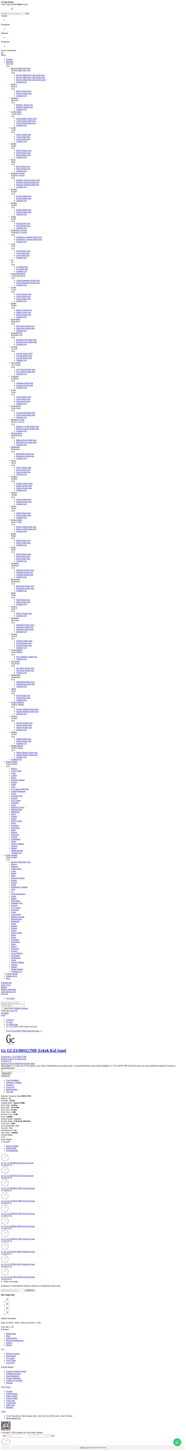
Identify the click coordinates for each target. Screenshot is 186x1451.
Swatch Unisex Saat (24, 641)
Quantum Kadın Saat (24, 575)
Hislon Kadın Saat (23, 315)
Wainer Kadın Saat (23, 741)
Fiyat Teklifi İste (16, 1063)
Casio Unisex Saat (23, 134)
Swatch (14, 634)
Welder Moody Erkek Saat (26, 752)
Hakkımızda (11, 1334)
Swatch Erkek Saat (23, 643)
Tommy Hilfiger (17, 702)
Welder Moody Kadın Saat (27, 755)
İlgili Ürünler (11, 1148)
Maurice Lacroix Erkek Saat (27, 426)
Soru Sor (9, 1092)
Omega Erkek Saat (23, 499)
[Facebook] (8, 1314)
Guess (13, 287)
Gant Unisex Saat (23, 251)
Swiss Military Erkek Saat (26, 657)
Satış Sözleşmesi (12, 1376)
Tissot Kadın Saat (23, 698)
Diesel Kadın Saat (23, 155)
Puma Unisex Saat (23, 554)
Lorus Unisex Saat (23, 397)
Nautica (14, 477)
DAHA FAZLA (7, 1059)
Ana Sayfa (10, 1363)
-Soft (81, 1447)
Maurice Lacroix (17, 419)
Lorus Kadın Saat (23, 401)
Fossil (13, 217)
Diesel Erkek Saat (23, 153)
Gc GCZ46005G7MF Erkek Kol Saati (19, 1188)
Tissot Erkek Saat (23, 695)
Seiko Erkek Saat (23, 600)
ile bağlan (5, 1013)
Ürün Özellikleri (12, 1080)
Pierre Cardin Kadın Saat (26, 529)
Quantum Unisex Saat (25, 570)
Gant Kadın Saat (22, 255)
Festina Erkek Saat (23, 210)
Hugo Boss (15, 319)
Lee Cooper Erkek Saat (25, 369)
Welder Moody (17, 746)
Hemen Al (5, 1076)
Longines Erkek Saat (24, 383)
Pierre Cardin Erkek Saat (26, 527)
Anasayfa (10, 1020)
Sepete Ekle (6, 1073)
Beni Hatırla (9, 1008)
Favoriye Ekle (29, 1063)
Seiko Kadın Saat (23, 602)
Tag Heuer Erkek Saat (25, 668)
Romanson (15, 579)
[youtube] (8, 1310)
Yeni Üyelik (11, 1360)
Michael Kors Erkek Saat (26, 440)
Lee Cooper (16, 362)
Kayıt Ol (12, 992)
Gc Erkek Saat (22, 267)
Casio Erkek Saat (23, 137)
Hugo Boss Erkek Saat (25, 326)
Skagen (14, 832)
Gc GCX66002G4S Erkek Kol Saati (18, 1163)
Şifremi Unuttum (21, 1008)
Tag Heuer (15, 661)
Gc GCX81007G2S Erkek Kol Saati (18, 1176)
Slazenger (15, 618)
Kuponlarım (11, 1356)
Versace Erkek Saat (24, 725)
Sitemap (9, 1383)
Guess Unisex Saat (23, 294)
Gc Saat (9, 1022)
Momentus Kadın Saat (25, 456)
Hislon (13, 303)
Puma (13, 547)
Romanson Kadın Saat (25, 588)
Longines (15, 376)
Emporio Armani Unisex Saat (28, 180)
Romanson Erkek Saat (25, 586)
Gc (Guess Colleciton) (20, 789)
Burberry (14, 98)
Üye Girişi (10, 998)
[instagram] (8, 1301)
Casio (13, 128)
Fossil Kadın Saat (23, 226)
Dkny (13, 160)
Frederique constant (19, 230)
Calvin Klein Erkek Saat (26, 121)
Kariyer (9, 1343)
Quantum (15, 563)
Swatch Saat (11, 1403)
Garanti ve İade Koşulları (16, 1371)
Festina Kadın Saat (23, 212)
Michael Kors (16, 433)
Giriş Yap (5, 992)
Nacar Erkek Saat (23, 470)
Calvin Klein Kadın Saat (26, 123)
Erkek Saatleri (11, 855)
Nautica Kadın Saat (24, 488)
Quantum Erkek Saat (24, 572)
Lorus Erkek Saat (23, 399)
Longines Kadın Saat (24, 385)
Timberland (15, 675)
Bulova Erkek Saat (23, 91)
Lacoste (14, 347)
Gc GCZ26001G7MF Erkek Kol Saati (19, 1239)
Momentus (15, 447)
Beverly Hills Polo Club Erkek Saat (30, 75)
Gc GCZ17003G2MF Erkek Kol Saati (19, 1277)
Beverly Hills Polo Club (20, 68)
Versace (14, 716)
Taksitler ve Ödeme (14, 1083)
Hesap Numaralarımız (15, 1340)
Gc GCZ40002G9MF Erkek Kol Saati (19, 1226)
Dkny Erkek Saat (23, 166)
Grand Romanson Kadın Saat (28, 283)
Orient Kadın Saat (23, 515)
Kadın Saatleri (11, 762)
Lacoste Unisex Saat (24, 353)
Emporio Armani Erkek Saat (27, 182)
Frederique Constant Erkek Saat (29, 237)
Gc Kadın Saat (22, 269)
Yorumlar (10, 1085)
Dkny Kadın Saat (23, 169)
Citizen (14, 775)
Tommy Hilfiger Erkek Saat (27, 709)
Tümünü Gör (21, 82)
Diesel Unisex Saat (23, 150)
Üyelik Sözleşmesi (13, 1378)
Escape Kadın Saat (23, 198)
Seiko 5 (14, 607)
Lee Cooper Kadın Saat (25, 372)
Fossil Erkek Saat (23, 223)
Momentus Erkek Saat (25, 454)
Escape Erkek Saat (23, 196)
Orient (13, 506)
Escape (14, 189)
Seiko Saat (10, 1405)
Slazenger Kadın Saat (24, 629)
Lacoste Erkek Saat (24, 356)
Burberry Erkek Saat (24, 105)
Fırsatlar (9, 59)
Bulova (14, 84)
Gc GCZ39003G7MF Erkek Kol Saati (19, 1214)
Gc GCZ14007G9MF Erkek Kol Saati (19, 1252)
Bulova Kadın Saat (23, 93)
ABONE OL (30, 1290)
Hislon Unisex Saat (24, 310)
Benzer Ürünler (12, 1146)
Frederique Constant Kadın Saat (29, 239)
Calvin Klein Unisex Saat (26, 118)
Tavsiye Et (5, 1063)
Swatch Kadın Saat (24, 645)
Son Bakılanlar (12, 1150)
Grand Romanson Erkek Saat (28, 280)
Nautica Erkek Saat (24, 486)
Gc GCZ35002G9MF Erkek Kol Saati (19, 1264)
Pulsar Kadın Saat (23, 543)
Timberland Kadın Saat (25, 684)
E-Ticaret (86, 1447)
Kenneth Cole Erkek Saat (26, 340)
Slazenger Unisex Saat (25, 625)
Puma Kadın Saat (23, 559)
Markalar (9, 61)
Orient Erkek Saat (23, 513)
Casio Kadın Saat (23, 139)
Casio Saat (10, 1400)
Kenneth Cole (16, 333)
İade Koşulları (11, 1089)
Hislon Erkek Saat (23, 312)
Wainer (14, 732)
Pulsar (13, 534)
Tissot (13, 689)
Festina (14, 203)
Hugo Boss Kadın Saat (25, 328)
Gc (12, 260)
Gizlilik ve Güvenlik (14, 1380)
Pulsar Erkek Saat (23, 540)
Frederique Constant (19, 887)
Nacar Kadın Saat (23, 472)
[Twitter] (8, 1305)
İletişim (9, 1345)
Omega (14, 492)
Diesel (13, 144)
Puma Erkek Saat (23, 556)
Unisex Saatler (12, 974)
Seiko (13, 593)
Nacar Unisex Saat (23, 467)
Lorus (13, 390)
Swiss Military (17, 650)
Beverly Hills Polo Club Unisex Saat (31, 80)
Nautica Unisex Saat (24, 483)
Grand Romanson (18, 274)
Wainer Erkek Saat (23, 739)
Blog (8, 978)
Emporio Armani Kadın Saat (27, 185)
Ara (27, 13)
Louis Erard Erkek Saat (25, 413)
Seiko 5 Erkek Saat (24, 613)
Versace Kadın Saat (24, 727)
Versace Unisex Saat (24, 723)
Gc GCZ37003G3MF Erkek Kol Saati (19, 1201)
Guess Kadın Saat (23, 299)
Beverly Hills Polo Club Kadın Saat (30, 77)
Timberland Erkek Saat (25, 682)
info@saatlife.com (13, 1418)
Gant (13, 244)
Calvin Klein (16, 112)
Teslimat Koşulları (13, 1374)
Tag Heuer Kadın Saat (25, 670)
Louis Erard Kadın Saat (25, 415)
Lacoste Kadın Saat (24, 358)
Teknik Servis (11, 976)
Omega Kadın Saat (23, 502)
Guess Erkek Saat (23, 296)
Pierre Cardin (16, 520)
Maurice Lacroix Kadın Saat (27, 429)
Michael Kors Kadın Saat (26, 442)
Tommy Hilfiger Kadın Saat (27, 711)
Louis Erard (16, 406)
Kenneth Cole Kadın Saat (26, 342)
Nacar (13, 461)
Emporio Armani (18, 173)
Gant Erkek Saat (22, 253)
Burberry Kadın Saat (24, 107)
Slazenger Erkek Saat (24, 627)
